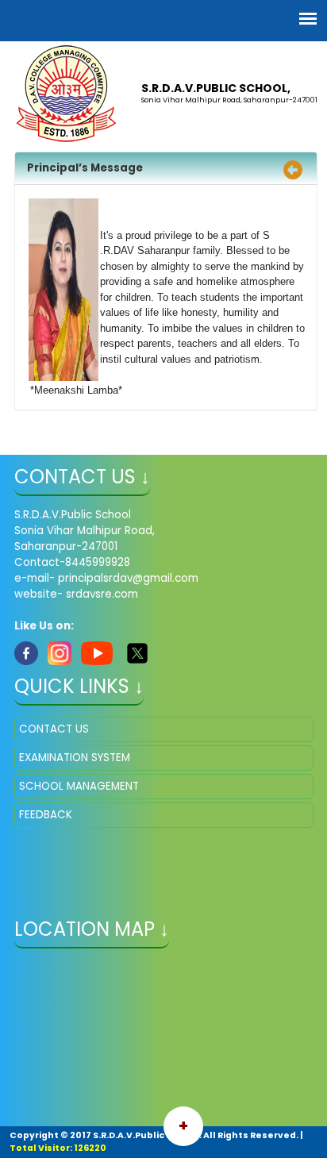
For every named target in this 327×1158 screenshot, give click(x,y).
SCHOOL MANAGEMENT (79, 786)
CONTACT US (54, 729)
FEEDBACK (45, 814)
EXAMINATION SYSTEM (74, 757)
